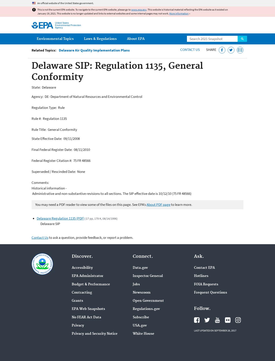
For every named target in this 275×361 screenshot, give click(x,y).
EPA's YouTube (217, 320)
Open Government (148, 301)
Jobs (136, 284)
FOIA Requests (206, 284)
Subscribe (141, 317)
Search (242, 39)
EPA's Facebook (197, 320)
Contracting (82, 293)
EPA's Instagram (238, 320)
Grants (77, 301)
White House (143, 334)
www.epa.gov (139, 9)
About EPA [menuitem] (136, 39)
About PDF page (158, 204)
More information (179, 13)
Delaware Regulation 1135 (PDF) (60, 218)
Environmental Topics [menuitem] (55, 39)
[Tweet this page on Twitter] (231, 50)
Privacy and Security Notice (95, 334)
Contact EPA (204, 268)
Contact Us (190, 49)
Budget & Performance (91, 284)
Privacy (78, 326)
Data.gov (140, 268)
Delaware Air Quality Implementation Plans (94, 50)
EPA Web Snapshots (88, 309)
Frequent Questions (210, 293)
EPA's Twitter (207, 320)
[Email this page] (240, 50)
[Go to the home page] (42, 25)
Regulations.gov (146, 309)
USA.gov (140, 326)
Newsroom (142, 293)
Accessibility (82, 268)
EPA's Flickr (228, 320)
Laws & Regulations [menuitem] (100, 39)
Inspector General (148, 276)
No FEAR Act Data (86, 317)
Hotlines (201, 276)
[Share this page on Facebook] (222, 50)
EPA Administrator (87, 276)
